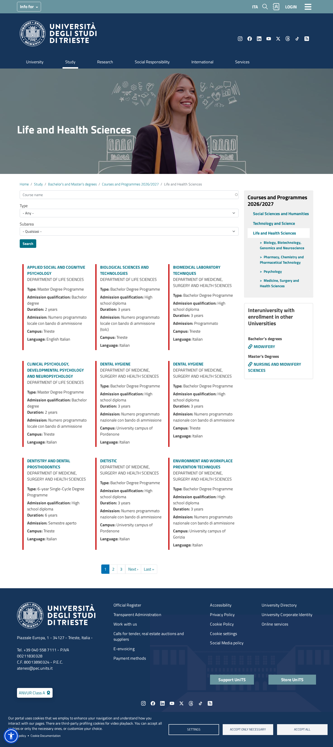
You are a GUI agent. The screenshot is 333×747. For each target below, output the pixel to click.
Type (24, 206)
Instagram (240, 39)
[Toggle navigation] (308, 6)
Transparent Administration (137, 615)
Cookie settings (223, 634)
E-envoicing (124, 649)
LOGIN (291, 6)
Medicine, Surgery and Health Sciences (279, 283)
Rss (307, 39)
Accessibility (221, 605)
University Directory (279, 605)
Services (242, 62)
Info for (27, 6)
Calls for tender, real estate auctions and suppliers (148, 637)
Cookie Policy (222, 624)
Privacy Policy (222, 615)
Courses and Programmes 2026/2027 (130, 184)
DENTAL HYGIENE (115, 364)
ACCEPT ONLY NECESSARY (248, 729)
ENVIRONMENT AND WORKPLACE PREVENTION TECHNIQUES (203, 464)
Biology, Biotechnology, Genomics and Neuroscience (282, 245)
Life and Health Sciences (274, 233)
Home (24, 184)
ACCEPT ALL (302, 729)
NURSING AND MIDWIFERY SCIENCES (274, 367)
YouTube (269, 39)
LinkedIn (259, 39)
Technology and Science (274, 223)
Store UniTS (292, 679)
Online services (275, 624)
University (34, 62)
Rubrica (276, 7)
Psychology (273, 271)
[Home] (58, 35)
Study (70, 62)
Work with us (125, 624)
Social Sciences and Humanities (281, 214)
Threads (288, 39)
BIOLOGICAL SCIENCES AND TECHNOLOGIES (124, 270)
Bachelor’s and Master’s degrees (72, 184)
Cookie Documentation (46, 735)
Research (105, 62)
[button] (11, 735)
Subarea (27, 224)
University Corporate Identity (287, 615)
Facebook (250, 39)
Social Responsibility (152, 62)
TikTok (297, 39)
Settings (193, 729)
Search (28, 243)
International (202, 62)
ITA (255, 6)
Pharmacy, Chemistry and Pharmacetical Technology (282, 259)
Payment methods (129, 658)
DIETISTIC (108, 461)
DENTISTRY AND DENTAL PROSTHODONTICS (48, 464)
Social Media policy (227, 643)
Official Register (127, 605)
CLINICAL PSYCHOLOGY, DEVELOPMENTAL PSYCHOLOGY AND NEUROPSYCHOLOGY (55, 370)
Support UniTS (232, 679)
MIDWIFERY (264, 347)
